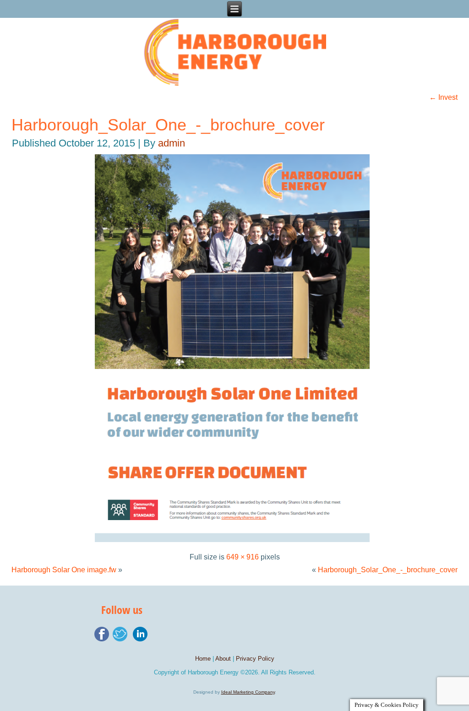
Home (203, 658)
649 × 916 (242, 557)
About (223, 658)
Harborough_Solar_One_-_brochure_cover (168, 124)
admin (171, 143)
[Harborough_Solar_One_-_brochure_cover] (234, 544)
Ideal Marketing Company (248, 692)
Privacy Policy (255, 658)
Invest (443, 97)
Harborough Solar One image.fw (63, 570)
